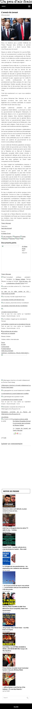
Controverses (5, 346)
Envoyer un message (8, 333)
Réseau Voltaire (20, 279)
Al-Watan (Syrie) (6, 233)
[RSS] (21, 238)
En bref (3, 344)
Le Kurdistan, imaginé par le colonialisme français (15, 324)
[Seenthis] (11, 238)
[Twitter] (23, 236)
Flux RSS (16, 706)
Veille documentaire (7, 351)
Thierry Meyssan (6, 223)
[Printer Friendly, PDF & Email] (17, 433)
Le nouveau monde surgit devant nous (12, 299)
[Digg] (17, 238)
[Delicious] (4, 238)
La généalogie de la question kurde (11, 399)
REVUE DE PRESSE (11, 491)
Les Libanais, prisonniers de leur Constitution (14, 306)
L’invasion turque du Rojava (9, 312)
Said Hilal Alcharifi (6, 228)
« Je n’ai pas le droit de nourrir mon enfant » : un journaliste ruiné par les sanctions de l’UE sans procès (16, 587)
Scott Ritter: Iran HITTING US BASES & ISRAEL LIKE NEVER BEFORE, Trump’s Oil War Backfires (15, 649)
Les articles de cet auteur (9, 331)
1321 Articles (4, 417)
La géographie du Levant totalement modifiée (15, 393)
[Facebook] (16, 236)
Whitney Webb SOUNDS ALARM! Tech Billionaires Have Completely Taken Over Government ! (15, 608)
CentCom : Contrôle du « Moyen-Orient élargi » (15, 353)
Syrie (4, 437)
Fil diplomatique (6, 348)
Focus (3, 342)
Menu (4, 6)
